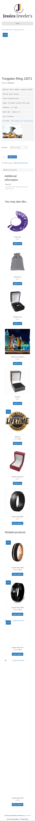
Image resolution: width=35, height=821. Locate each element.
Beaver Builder (27, 815)
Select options (17, 523)
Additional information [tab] (10, 170)
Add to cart (12, 157)
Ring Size (5, 147)
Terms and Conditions (13, 819)
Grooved (25, 163)
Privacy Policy (24, 819)
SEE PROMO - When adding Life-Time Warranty (18, 121)
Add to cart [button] (17, 243)
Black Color (9, 29)
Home (3, 29)
